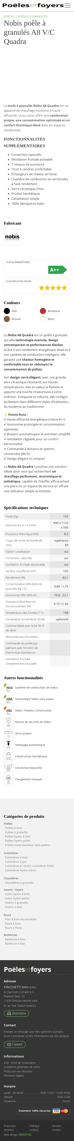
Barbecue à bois (15, 939)
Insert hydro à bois (17, 894)
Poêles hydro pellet (17, 840)
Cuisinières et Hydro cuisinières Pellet (29, 866)
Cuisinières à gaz (16, 861)
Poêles (9, 16)
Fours (7, 915)
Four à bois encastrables (21, 919)
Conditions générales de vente (22, 1067)
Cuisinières (11, 853)
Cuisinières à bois (16, 857)
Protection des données (18, 1071)
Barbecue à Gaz (15, 943)
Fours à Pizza (13, 928)
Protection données (10, 1128)
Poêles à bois (13, 828)
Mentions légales (14, 1075)
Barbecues (10, 935)
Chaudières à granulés (19, 882)
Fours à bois (13, 923)
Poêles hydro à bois (18, 836)
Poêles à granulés (33, 16)
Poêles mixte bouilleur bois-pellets (27, 845)
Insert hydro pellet (17, 898)
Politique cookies (34, 1128)
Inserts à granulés (16, 902)
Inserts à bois (13, 907)
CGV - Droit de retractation (20, 1063)
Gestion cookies (56, 1128)
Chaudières (11, 878)
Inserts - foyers (13, 890)
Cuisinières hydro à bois (20, 870)
